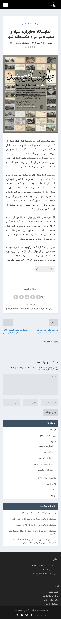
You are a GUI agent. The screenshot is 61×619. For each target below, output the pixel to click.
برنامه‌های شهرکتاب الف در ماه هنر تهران (39, 513)
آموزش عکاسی (50, 435)
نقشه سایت (53, 592)
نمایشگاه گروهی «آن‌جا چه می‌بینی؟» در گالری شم (34, 519)
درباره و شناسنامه (50, 596)
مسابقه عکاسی (46, 464)
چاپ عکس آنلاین (50, 600)
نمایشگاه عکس (23, 43)
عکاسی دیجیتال (49, 478)
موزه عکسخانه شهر (45, 269)
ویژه (54, 496)
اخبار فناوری (47, 446)
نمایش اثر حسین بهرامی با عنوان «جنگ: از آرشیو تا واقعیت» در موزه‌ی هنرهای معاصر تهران (34, 541)
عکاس (50, 452)
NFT (51, 429)
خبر (54, 441)
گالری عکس (51, 484)
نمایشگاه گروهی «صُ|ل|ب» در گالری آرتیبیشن (35, 525)
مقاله (54, 490)
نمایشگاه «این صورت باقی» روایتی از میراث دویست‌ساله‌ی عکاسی (31, 532)
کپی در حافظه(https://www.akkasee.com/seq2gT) (30, 309)
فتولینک (49, 458)
